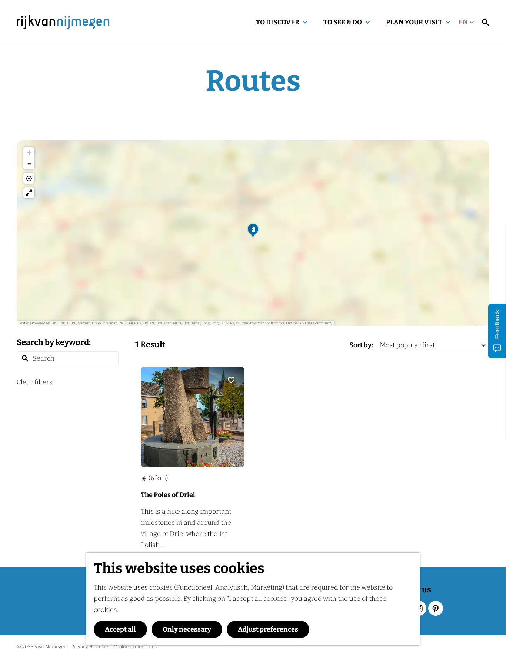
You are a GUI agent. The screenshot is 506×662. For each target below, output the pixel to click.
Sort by (361, 345)
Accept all (120, 629)
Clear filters (35, 382)
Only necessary (187, 629)
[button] (253, 233)
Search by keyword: (54, 342)
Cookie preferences (135, 646)
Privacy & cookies (90, 646)
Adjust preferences (268, 629)
